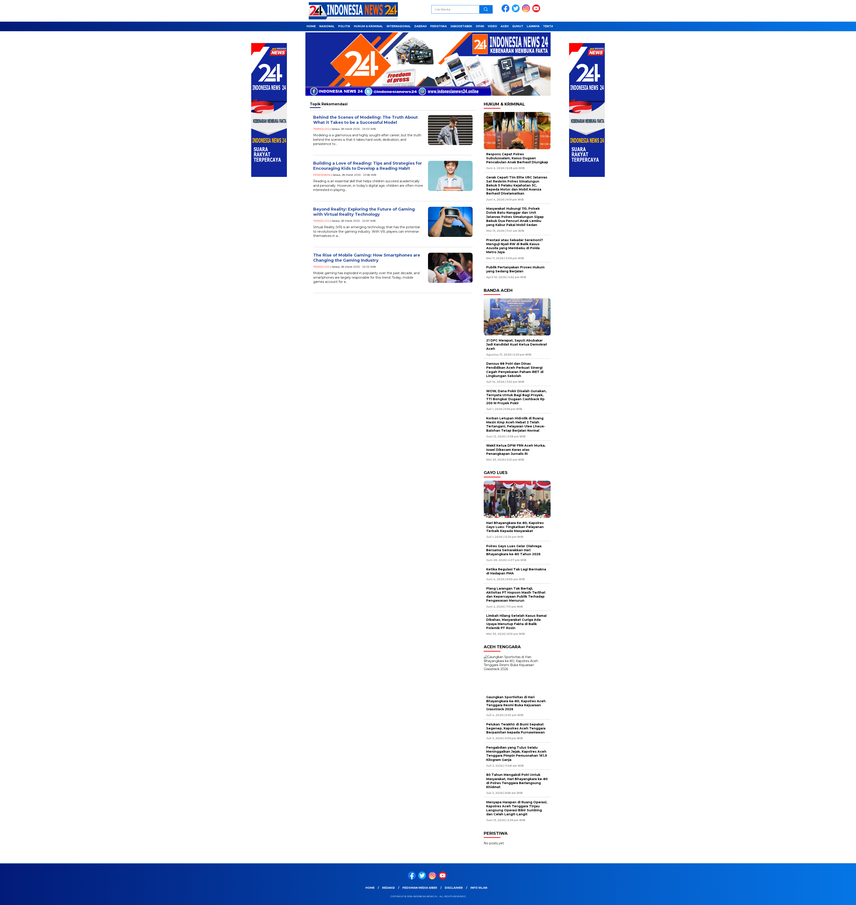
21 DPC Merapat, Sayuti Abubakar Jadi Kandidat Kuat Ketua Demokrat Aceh (516, 344)
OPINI (480, 26)
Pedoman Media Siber (419, 887)
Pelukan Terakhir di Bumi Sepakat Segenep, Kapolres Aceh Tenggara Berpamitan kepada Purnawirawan (515, 728)
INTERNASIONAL (399, 26)
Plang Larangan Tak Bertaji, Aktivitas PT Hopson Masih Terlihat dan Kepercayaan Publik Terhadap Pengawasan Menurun (515, 594)
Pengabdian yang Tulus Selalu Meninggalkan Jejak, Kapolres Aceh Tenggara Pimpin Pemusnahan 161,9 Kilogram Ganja (516, 754)
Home (369, 887)
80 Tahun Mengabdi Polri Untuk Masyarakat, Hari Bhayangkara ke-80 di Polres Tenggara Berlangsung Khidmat (517, 781)
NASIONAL (327, 26)
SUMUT (517, 26)
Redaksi (388, 887)
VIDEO (492, 26)
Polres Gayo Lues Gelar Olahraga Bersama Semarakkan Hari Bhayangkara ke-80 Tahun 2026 (513, 550)
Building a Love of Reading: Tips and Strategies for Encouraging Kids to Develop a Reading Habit (367, 166)
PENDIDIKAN (322, 174)
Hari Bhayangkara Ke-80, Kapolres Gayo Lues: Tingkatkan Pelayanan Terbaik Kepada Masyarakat (515, 527)
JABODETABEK (461, 26)
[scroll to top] (827, 898)
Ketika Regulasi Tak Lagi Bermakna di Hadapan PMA (516, 571)
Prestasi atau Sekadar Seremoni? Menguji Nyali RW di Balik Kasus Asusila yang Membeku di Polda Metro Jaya (514, 246)
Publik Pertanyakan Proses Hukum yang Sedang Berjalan (515, 269)
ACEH (505, 26)
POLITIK (344, 26)
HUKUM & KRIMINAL (368, 26)
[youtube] (537, 11)
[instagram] (526, 11)
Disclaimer (454, 887)
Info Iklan (478, 887)
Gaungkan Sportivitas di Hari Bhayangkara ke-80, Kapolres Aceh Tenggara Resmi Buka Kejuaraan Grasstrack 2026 (516, 703)
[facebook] (506, 11)
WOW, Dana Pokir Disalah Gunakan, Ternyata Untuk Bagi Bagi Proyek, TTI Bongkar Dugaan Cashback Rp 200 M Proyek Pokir (516, 397)
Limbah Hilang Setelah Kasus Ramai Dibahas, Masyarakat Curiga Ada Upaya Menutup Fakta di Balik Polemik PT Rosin (516, 622)
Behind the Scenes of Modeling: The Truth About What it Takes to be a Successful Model (365, 120)
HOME (311, 26)
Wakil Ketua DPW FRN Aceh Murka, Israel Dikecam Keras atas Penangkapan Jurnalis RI (515, 449)
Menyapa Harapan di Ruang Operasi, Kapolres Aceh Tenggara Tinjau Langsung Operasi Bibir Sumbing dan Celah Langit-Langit (516, 808)
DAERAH (420, 26)
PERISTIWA (438, 26)
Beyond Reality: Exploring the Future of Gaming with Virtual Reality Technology (364, 212)
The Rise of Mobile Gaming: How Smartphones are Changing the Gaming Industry (366, 258)
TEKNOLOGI (321, 128)
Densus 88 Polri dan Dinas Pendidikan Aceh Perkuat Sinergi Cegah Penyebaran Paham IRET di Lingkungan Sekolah (514, 370)
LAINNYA (533, 26)
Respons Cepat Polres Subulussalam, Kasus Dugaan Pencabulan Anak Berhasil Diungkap (517, 158)
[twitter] (516, 11)
